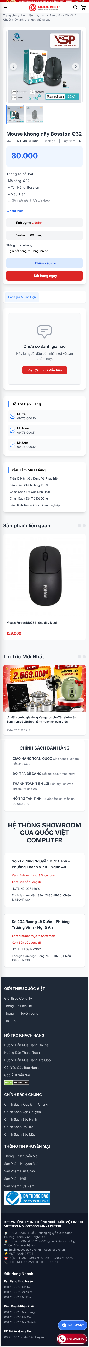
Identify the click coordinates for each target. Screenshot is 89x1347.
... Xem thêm (15, 210)
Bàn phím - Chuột (61, 15)
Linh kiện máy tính (33, 15)
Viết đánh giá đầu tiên (44, 370)
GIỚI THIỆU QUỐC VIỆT (24, 988)
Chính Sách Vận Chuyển (22, 1112)
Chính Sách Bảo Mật (19, 1134)
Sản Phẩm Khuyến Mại (21, 1163)
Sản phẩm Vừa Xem (19, 1186)
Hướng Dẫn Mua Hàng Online (26, 1045)
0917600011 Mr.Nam (18, 1292)
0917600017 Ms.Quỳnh (20, 1322)
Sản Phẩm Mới (15, 1179)
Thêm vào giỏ (45, 263)
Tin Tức (10, 1021)
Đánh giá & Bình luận (22, 297)
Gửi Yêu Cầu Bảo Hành (21, 1067)
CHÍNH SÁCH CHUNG (23, 1094)
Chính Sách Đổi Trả (18, 1127)
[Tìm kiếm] (75, 7)
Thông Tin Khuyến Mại (21, 1156)
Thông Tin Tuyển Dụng (21, 1013)
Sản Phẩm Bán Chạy (19, 1171)
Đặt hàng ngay (45, 276)
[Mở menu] (5, 7)
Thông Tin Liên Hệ (18, 1006)
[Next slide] (84, 525)
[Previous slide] (79, 525)
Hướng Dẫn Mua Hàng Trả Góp (27, 1060)
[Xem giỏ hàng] (83, 7)
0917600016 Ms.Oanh (19, 1317)
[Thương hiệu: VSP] (64, 40)
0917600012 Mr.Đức (18, 1297)
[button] (13, 66)
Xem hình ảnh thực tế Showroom (34, 875)
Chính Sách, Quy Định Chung (26, 1104)
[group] (44, 1)
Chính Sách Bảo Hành (20, 1119)
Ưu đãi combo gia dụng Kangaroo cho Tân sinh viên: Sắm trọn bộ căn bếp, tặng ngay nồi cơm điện (42, 719)
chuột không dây (39, 19)
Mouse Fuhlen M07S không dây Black (32, 622)
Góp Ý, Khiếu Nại (17, 1075)
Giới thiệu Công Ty (18, 998)
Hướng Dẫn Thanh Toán (22, 1052)
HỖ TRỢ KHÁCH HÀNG (24, 1035)
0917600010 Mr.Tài (17, 1287)
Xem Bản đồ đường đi (26, 882)
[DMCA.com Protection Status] (44, 1082)
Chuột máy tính (13, 19)
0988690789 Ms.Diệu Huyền (24, 1337)
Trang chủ (10, 15)
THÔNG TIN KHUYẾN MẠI (27, 1146)
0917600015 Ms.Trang (19, 1312)
